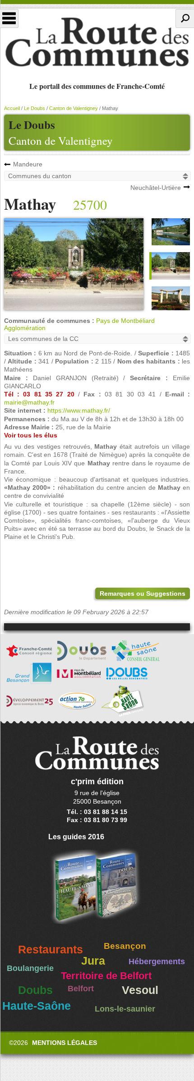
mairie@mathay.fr (29, 402)
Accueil (12, 108)
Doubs (35, 990)
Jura (93, 961)
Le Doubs (34, 108)
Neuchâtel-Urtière (155, 187)
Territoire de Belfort (106, 976)
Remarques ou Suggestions (142, 593)
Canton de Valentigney (61, 140)
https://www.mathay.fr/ (78, 410)
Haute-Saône (36, 1006)
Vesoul (140, 990)
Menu (9, 18)
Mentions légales (64, 1042)
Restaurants (50, 949)
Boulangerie (30, 968)
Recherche (185, 18)
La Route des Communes (97, 42)
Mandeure (27, 164)
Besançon (125, 946)
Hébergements (157, 961)
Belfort (81, 988)
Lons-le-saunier (125, 1008)
